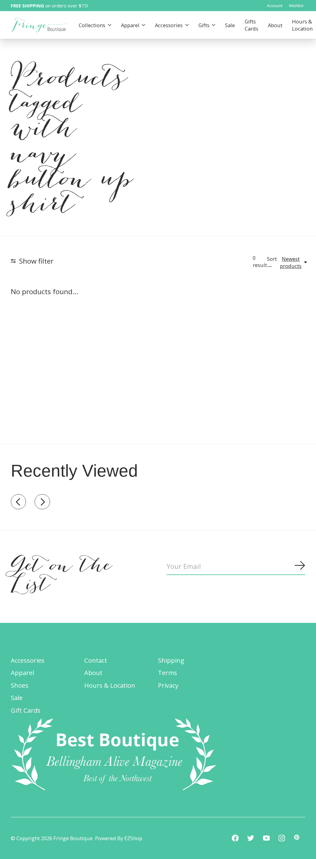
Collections (92, 25)
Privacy (168, 685)
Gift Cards (25, 710)
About (275, 25)
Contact (95, 660)
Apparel (130, 25)
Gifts (204, 25)
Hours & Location (109, 685)
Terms (167, 672)
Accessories (169, 25)
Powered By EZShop (118, 838)
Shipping (171, 660)
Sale (230, 25)
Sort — (272, 262)
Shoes (19, 685)
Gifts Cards (251, 25)
